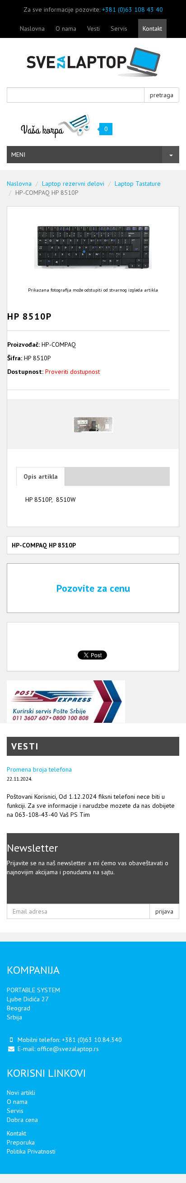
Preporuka (21, 1142)
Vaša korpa (55, 125)
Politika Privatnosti (31, 1151)
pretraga (161, 95)
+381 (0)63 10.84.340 (92, 1040)
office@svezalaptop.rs (68, 1049)
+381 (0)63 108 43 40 (132, 9)
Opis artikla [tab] (40, 476)
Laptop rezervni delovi (73, 183)
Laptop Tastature (138, 183)
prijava (164, 911)
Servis (119, 28)
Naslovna (32, 28)
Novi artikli (21, 1093)
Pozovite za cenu (93, 588)
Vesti (93, 28)
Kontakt (152, 28)
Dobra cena (22, 1120)
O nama (66, 28)
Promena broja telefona (39, 769)
